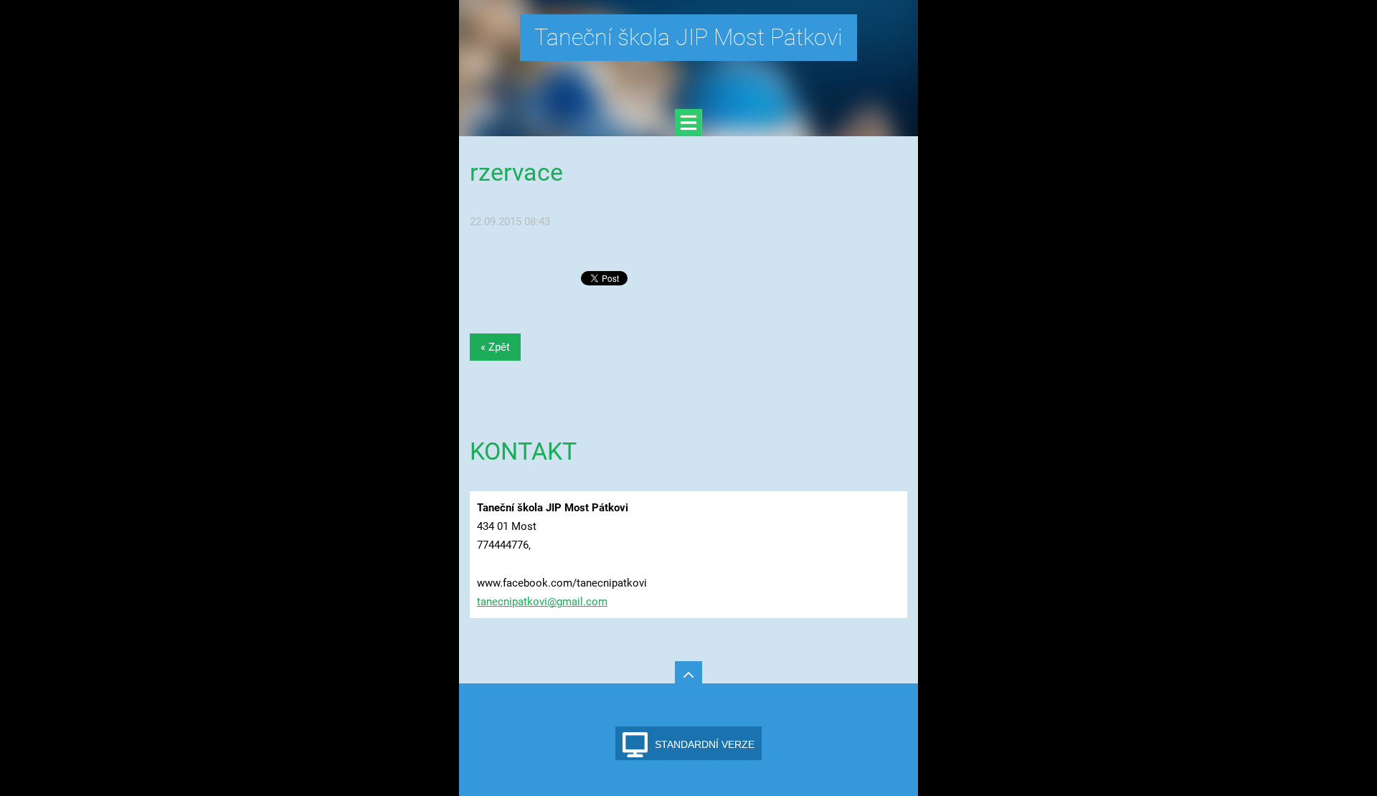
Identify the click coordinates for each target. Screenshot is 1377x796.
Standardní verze (704, 744)
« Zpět (495, 347)
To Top (688, 674)
